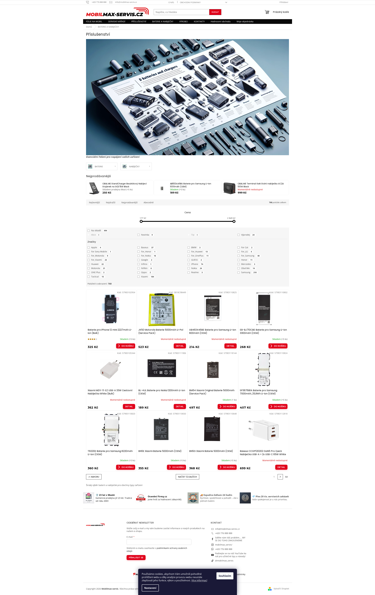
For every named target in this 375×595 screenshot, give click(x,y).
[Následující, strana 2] (280, 476)
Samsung (249, 272)
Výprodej (247, 234)
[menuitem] (94, 21)
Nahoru (95, 476)
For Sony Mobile (101, 251)
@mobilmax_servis (224, 560)
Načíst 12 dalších (187, 476)
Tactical (97, 276)
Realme (197, 272)
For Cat (246, 247)
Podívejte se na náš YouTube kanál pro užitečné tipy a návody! (230, 555)
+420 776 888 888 (223, 533)
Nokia (196, 268)
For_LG (246, 251)
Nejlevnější (94, 202)
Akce (95, 234)
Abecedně (149, 202)
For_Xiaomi (99, 259)
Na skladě (99, 230)
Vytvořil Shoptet (281, 588)
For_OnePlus (200, 255)
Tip (194, 234)
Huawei (97, 264)
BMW (196, 247)
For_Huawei (199, 251)
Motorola (98, 268)
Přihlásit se (136, 557)
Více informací (199, 580)
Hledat (215, 12)
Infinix (146, 264)
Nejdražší (110, 202)
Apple (96, 247)
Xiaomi (147, 276)
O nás (171, 2)
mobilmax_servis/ (223, 544)
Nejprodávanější (129, 202)
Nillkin (146, 268)
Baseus (147, 247)
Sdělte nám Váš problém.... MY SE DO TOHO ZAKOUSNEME (230, 539)
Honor (246, 259)
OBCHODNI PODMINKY (190, 2)
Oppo (146, 272)
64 (286, 476)
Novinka (147, 234)
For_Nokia (148, 255)
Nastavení (150, 588)
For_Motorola (99, 255)
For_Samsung (250, 255)
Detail (180, 346)
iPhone (197, 264)
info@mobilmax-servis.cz (227, 528)
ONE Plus (97, 272)
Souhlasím (225, 575)
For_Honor (148, 251)
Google (146, 259)
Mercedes (248, 264)
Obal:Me (248, 268)
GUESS (196, 259)
